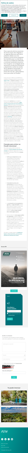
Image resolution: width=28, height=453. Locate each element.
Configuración (13, 15)
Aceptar (4, 15)
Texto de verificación (7, 370)
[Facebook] (2, 439)
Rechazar (23, 15)
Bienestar (4, 392)
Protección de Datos (11, 315)
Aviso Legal (3, 445)
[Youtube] (12, 439)
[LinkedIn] (5, 439)
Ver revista (14, 290)
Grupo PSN (4, 408)
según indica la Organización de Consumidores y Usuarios (13, 104)
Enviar (10, 318)
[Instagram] (9, 439)
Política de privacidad (5, 447)
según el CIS (6, 80)
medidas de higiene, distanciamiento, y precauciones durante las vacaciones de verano (13, 234)
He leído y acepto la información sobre (13, 363)
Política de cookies (4, 443)
